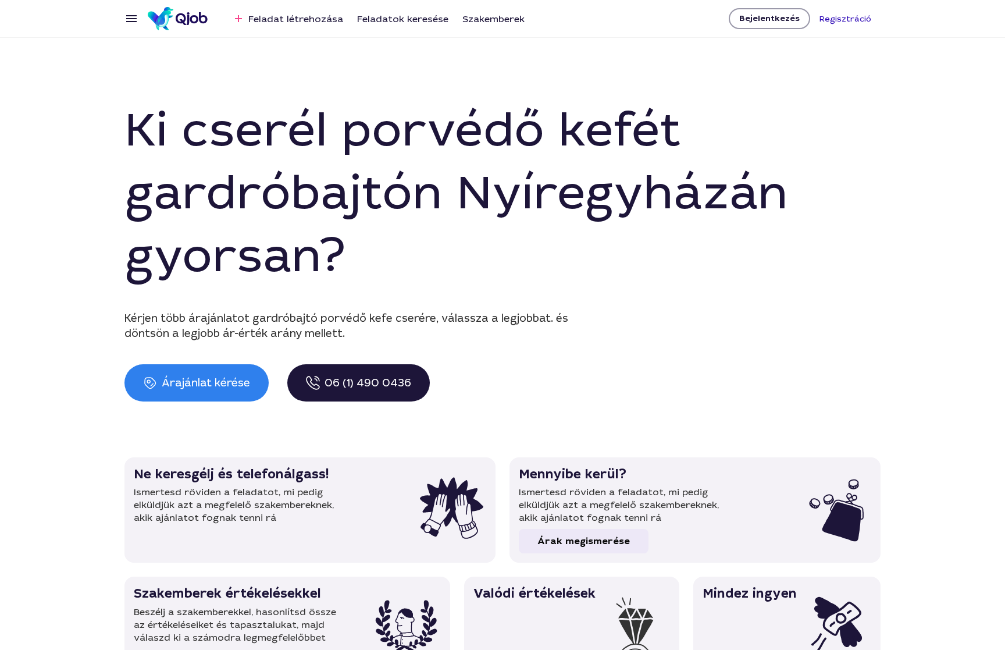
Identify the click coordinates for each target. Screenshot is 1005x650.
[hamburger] (131, 18)
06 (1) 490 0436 (368, 383)
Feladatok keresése (402, 19)
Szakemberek (493, 19)
